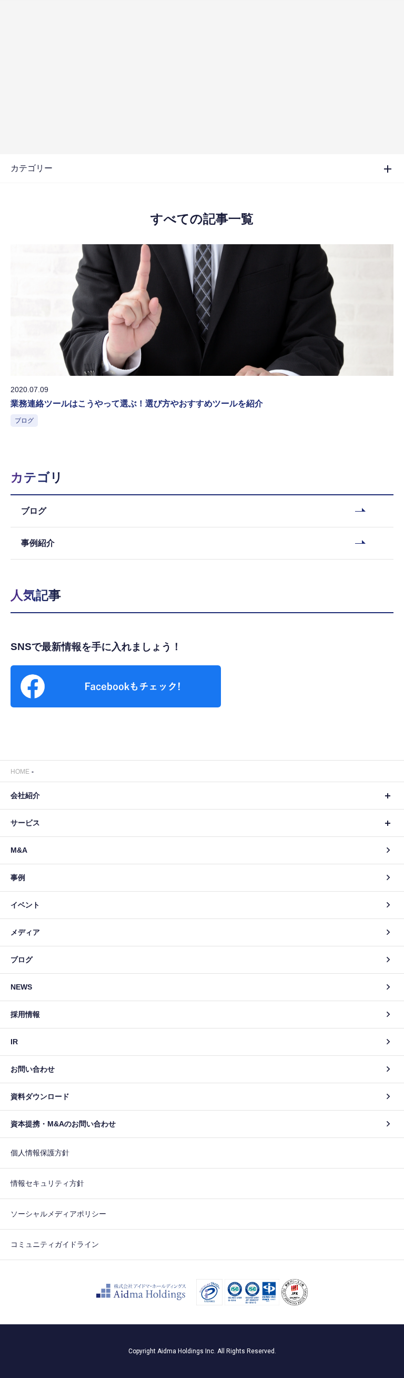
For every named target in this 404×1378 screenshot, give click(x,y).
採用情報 (25, 1014)
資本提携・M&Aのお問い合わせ (63, 1124)
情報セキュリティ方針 (47, 1183)
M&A (19, 850)
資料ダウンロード (40, 1096)
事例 (18, 877)
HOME (20, 771)
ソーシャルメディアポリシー (58, 1214)
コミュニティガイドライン (55, 1244)
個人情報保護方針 (40, 1153)
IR (14, 1041)
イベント (25, 905)
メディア (25, 932)
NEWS (21, 987)
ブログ (22, 959)
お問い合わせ (33, 1069)
